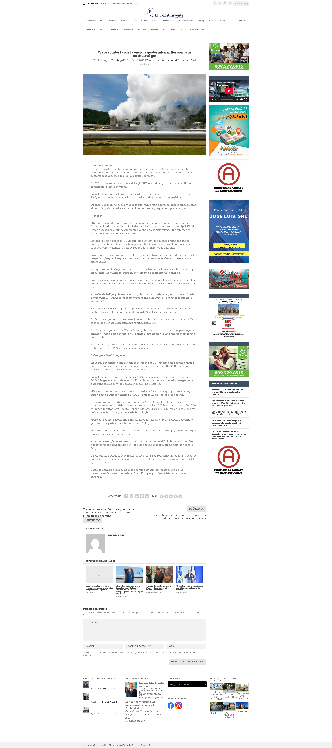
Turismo (155, 21)
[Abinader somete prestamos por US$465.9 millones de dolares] (189, 574)
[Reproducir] (212, 99)
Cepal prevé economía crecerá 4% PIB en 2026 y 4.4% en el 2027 (106, 710)
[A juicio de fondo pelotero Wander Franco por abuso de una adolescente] (159, 574)
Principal (183, 60)
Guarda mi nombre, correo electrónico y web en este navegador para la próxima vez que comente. (139, 653)
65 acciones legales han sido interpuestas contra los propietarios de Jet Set (99, 588)
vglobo (118, 745)
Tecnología (200, 21)
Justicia (173, 30)
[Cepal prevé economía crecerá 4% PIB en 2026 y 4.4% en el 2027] (86, 710)
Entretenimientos (186, 21)
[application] (229, 91)
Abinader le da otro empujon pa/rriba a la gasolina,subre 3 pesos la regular (226, 423)
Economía (125, 21)
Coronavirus (90, 30)
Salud (222, 21)
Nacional (102, 30)
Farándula (240, 21)
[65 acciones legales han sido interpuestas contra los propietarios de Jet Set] (99, 574)
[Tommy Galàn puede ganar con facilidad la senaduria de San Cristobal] (86, 684)
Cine (231, 21)
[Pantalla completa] (245, 99)
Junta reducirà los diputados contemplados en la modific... (119, 4)
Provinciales (167, 21)
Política (102, 21)
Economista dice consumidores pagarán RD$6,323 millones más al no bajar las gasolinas (229, 403)
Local (135, 21)
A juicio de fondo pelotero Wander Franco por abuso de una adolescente (158, 588)
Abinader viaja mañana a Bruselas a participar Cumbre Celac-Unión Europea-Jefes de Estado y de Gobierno (129, 589)
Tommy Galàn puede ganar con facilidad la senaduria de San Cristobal (227, 392)
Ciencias (212, 21)
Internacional (90, 21)
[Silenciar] (241, 99)
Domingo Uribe (120, 60)
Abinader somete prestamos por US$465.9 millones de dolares (189, 588)
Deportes (113, 21)
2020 (154, 745)
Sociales (144, 21)
